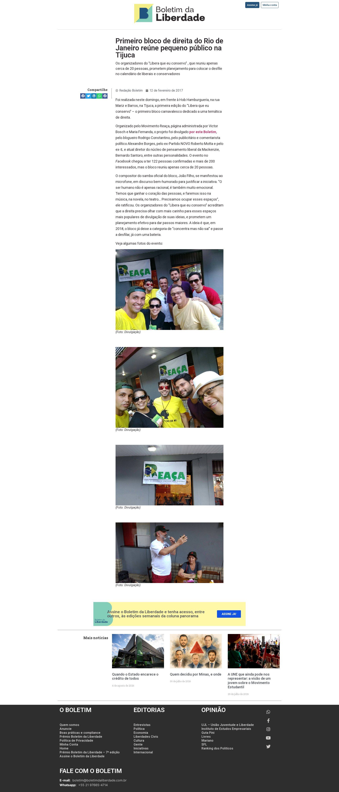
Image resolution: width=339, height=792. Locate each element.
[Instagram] (268, 729)
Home (64, 748)
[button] (83, 96)
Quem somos (69, 725)
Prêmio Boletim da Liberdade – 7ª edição (90, 752)
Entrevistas (142, 725)
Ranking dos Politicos (217, 748)
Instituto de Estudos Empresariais (226, 729)
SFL (204, 744)
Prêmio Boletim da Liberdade (81, 736)
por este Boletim (202, 132)
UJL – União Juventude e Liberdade (227, 725)
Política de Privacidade (76, 740)
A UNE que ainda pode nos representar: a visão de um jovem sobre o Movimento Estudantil (249, 680)
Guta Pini (207, 733)
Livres (206, 736)
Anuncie (66, 729)
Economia (141, 733)
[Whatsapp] (268, 712)
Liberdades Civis (146, 736)
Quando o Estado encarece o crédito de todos (135, 676)
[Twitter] (268, 746)
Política (139, 729)
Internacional (143, 752)
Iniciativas (141, 748)
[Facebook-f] (268, 720)
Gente (138, 744)
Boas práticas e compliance (80, 733)
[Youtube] (268, 738)
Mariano (207, 740)
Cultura (139, 740)
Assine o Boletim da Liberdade (82, 756)
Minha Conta (69, 744)
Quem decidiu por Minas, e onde (195, 674)
